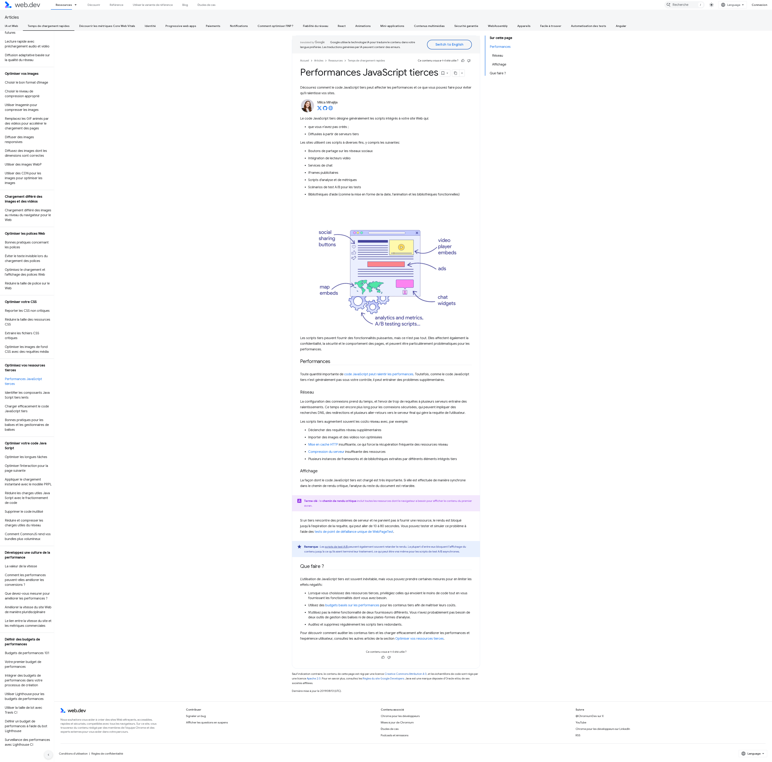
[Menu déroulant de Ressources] (77, 4)
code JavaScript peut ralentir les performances (378, 374)
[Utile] (463, 61)
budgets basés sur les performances (352, 605)
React (342, 26)
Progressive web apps (180, 26)
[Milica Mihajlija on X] (319, 109)
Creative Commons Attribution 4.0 (406, 674)
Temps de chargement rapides (49, 26)
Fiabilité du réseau (315, 26)
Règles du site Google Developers (383, 678)
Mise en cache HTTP (323, 445)
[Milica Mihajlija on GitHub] (325, 109)
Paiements (213, 26)
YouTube (581, 722)
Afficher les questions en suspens (207, 722)
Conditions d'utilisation (73, 753)
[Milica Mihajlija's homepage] (331, 109)
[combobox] (684, 4)
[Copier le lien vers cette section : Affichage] (321, 471)
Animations (363, 26)
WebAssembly (498, 26)
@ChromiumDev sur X (590, 716)
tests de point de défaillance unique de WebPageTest (354, 532)
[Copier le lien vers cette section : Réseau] (317, 392)
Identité (150, 26)
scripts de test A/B (336, 546)
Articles (12, 17)
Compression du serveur (326, 452)
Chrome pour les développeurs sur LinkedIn (603, 729)
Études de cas (206, 5)
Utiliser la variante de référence (153, 5)
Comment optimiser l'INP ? (275, 26)
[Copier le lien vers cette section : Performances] (334, 361)
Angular (621, 26)
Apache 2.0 (314, 678)
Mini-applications (392, 26)
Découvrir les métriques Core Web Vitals (107, 26)
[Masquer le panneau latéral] (48, 755)
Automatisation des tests (588, 26)
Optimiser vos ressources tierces (419, 639)
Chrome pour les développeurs (400, 716)
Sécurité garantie (466, 26)
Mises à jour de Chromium (397, 722)
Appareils (524, 26)
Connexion (759, 5)
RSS (578, 735)
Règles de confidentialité (107, 753)
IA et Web (11, 26)
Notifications (239, 26)
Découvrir (94, 5)
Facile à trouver (550, 26)
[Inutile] (469, 61)
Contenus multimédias (429, 26)
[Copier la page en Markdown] (455, 73)
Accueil (304, 60)
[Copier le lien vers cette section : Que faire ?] (327, 566)
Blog (185, 5)
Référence (116, 5)
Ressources (64, 5)
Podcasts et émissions (394, 735)
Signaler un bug (196, 716)
